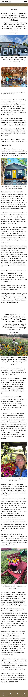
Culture (14, 310)
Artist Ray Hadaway (16, 598)
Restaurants (14, 9)
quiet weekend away (7, 198)
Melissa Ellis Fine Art (19, 600)
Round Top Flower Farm (13, 522)
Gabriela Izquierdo (14, 33)
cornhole (20, 231)
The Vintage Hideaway (17, 609)
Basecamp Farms (12, 422)
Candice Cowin (15, 332)
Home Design (14, 690)
